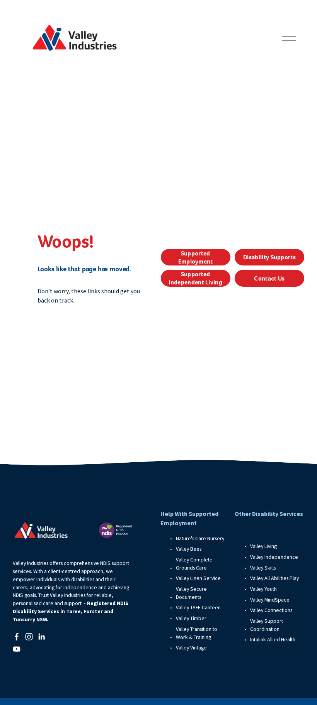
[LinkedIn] (41, 637)
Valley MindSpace (270, 599)
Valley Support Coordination (266, 624)
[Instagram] (29, 637)
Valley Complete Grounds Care (194, 563)
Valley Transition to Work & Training (196, 633)
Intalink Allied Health (272, 639)
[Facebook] (16, 637)
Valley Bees (188, 548)
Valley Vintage (191, 647)
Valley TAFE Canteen (198, 607)
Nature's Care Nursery (200, 538)
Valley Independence (274, 556)
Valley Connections (271, 610)
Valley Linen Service (198, 578)
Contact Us (269, 278)
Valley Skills (263, 567)
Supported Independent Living (195, 278)
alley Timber (192, 618)
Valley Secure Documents (191, 592)
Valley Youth (263, 588)
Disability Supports (269, 257)
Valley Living (263, 546)
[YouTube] (16, 649)
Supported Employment (195, 257)
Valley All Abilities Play (274, 578)
